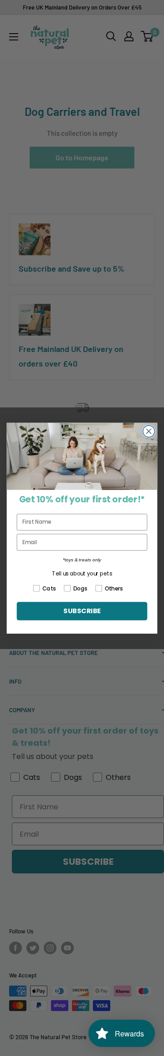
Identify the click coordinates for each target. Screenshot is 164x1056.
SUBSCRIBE (82, 611)
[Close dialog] (149, 431)
